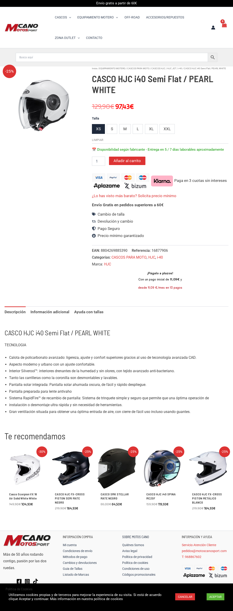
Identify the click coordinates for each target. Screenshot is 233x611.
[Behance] (35, 581)
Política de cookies (135, 563)
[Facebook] (19, 581)
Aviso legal (129, 551)
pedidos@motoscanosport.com (204, 551)
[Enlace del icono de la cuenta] (213, 27)
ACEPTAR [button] (215, 596)
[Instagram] (27, 581)
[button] (69, 17)
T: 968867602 (191, 557)
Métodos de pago (75, 557)
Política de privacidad (137, 557)
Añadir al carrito (127, 160)
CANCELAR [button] (185, 596)
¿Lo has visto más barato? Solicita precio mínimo (134, 195)
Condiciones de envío (77, 551)
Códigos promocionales (138, 574)
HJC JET (171, 68)
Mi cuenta (70, 545)
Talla (95, 118)
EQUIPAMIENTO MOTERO (112, 68)
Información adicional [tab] (49, 312)
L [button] (138, 129)
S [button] (112, 129)
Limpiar (97, 140)
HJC (151, 257)
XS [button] (98, 129)
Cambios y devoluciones (80, 563)
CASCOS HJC (158, 68)
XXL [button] (167, 129)
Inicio (94, 68)
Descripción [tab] (15, 312)
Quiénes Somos (133, 545)
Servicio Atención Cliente (199, 545)
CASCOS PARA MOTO (138, 68)
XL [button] (151, 129)
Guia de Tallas (72, 568)
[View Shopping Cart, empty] (224, 27)
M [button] (125, 129)
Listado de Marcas (76, 574)
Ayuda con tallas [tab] (89, 312)
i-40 (180, 68)
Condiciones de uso (135, 568)
